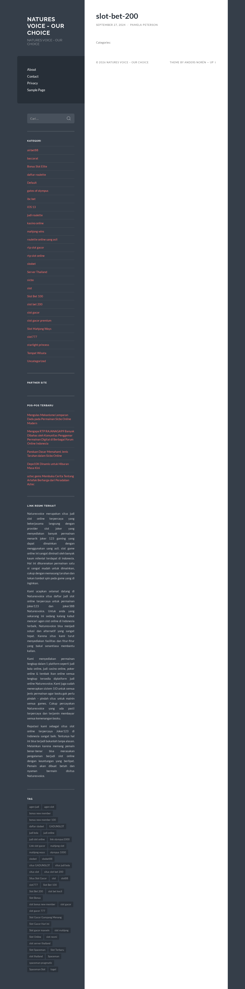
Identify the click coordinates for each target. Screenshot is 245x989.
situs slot (34, 871)
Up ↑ (213, 62)
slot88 (64, 878)
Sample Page (36, 90)
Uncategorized (36, 361)
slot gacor (33, 312)
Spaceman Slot (37, 969)
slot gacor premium (39, 320)
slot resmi (51, 936)
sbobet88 (47, 858)
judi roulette (35, 215)
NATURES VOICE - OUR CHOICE (45, 26)
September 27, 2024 (111, 24)
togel (53, 969)
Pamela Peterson (144, 24)
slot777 (32, 336)
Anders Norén (195, 62)
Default (32, 182)
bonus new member (40, 813)
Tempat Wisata (36, 353)
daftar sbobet (36, 826)
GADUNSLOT (56, 826)
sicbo (30, 280)
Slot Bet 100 (35, 296)
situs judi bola (62, 865)
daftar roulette (36, 174)
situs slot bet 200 (53, 871)
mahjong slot (57, 845)
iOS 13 (31, 207)
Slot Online (35, 936)
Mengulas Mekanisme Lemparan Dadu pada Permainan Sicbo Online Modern (49, 419)
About (31, 69)
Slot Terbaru (57, 949)
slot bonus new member (42, 904)
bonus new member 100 (42, 819)
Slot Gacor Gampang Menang (45, 917)
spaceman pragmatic (40, 962)
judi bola (33, 832)
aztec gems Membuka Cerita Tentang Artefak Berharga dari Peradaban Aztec (50, 480)
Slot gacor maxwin (39, 930)
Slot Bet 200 (36, 891)
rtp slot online (36, 255)
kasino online (35, 223)
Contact (32, 76)
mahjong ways (37, 852)
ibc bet (31, 199)
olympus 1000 (58, 852)
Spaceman (53, 956)
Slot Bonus (35, 897)
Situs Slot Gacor (38, 878)
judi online (48, 832)
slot (29, 288)
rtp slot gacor (35, 247)
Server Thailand (37, 272)
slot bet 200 (34, 304)
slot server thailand (39, 943)
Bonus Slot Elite (37, 166)
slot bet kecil (55, 891)
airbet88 (32, 150)
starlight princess (38, 344)
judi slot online (37, 839)
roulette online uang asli (42, 239)
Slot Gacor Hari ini (39, 923)
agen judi (34, 806)
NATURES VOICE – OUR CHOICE (128, 62)
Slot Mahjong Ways (39, 328)
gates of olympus (37, 190)
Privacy (32, 83)
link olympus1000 (60, 839)
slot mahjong (62, 930)
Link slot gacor (37, 845)
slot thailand (36, 956)
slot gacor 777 (37, 910)
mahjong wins (35, 231)
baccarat (32, 158)
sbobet (31, 263)
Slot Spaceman (37, 949)
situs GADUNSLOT (39, 865)
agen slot (49, 806)
